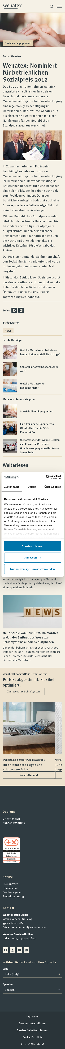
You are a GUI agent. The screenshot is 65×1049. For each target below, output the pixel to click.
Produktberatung (13, 896)
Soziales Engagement (18, 43)
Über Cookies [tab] (52, 486)
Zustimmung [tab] (11, 486)
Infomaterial (10, 888)
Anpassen (30, 557)
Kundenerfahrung (14, 823)
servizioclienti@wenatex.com (29, 927)
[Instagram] (12, 950)
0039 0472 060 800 (24, 938)
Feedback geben (12, 892)
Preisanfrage (10, 884)
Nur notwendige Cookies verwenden (32, 568)
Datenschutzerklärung (32, 1023)
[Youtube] (19, 950)
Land (5, 968)
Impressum (32, 1016)
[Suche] (51, 6)
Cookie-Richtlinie (32, 1037)
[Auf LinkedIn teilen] (21, 310)
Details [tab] (32, 486)
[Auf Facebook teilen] (14, 310)
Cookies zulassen (32, 546)
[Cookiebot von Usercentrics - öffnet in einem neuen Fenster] (46, 477)
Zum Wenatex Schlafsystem (23, 691)
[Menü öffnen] (59, 6)
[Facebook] (5, 950)
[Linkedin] (26, 950)
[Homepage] (12, 6)
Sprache (8, 984)
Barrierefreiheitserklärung (32, 1030)
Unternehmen (11, 819)
